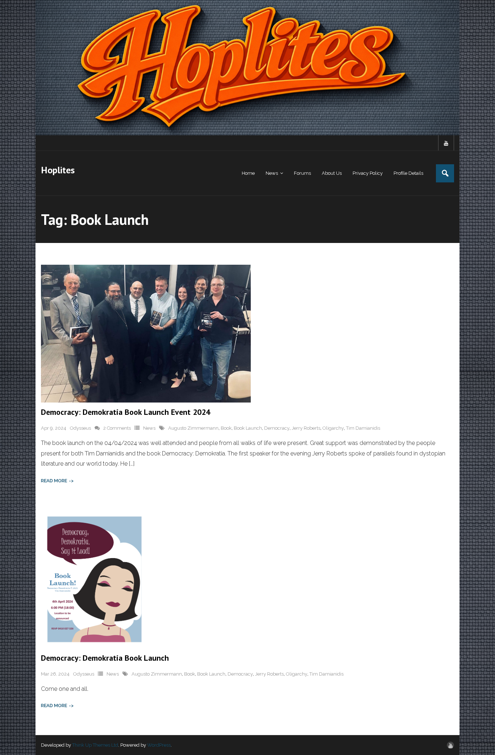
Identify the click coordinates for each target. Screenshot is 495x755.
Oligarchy (333, 428)
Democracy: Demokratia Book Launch (105, 658)
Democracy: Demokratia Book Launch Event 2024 (125, 412)
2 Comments (117, 428)
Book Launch (248, 428)
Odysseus (80, 428)
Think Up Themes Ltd (95, 745)
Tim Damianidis (363, 428)
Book (226, 428)
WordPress (159, 745)
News (149, 428)
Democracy (277, 428)
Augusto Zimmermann (193, 428)
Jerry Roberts (306, 428)
